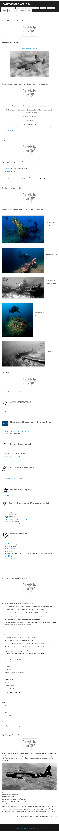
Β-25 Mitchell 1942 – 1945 (14, 20)
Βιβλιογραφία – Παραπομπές (16, 578)
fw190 (6, 477)
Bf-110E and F (8, 556)
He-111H (7, 495)
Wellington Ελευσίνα (11, 735)
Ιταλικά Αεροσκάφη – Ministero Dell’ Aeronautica (25, 83)
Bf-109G (7, 543)
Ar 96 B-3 (7, 411)
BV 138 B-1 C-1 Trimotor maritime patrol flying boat (17, 431)
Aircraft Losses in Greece (32, 8)
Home (4, 8)
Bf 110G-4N (7, 555)
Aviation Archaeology (16, 4)
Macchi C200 (8, 127)
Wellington (7, 171)
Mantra (34, 828)
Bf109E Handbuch (9, 551)
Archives (43, 8)
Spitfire (6, 174)
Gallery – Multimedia (11, 187)
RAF (4, 140)
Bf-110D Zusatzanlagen (10, 558)
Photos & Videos (13, 10)
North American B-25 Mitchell (29, 48)
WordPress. (39, 828)
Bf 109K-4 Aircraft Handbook (12, 545)
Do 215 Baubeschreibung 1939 (12, 456)
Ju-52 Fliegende (8, 512)
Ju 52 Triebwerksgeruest (11, 514)
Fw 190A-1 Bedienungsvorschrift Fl (13, 478)
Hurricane (7, 165)
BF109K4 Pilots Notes (10, 550)
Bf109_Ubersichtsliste (10, 548)
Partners (22, 10)
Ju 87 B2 (7, 519)
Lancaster (7, 168)
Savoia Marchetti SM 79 (10, 130)
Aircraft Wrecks (20, 8)
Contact (4, 10)
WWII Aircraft (51, 8)
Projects (28, 10)
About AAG (11, 8)
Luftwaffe (6, 372)
